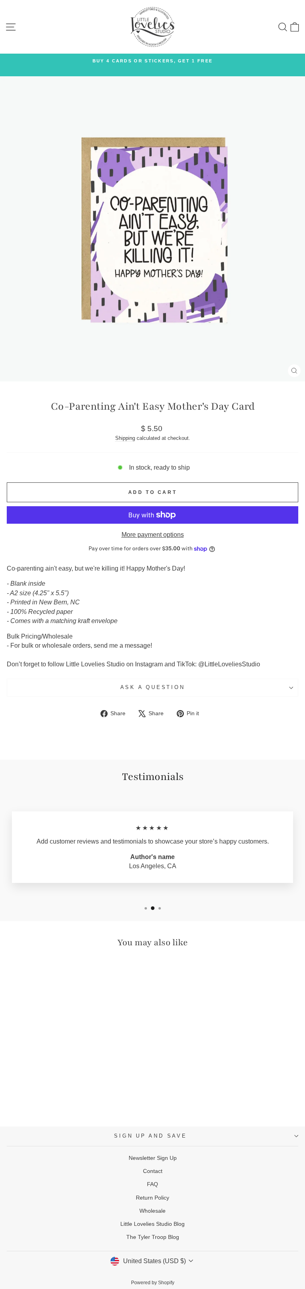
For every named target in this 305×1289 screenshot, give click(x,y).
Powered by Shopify (152, 1282)
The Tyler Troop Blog (152, 1237)
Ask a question (152, 687)
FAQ (152, 1184)
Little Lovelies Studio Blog (152, 1224)
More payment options (153, 534)
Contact (152, 1171)
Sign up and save (150, 1136)
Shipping (125, 438)
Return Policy (152, 1197)
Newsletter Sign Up (153, 1158)
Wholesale (152, 1211)
